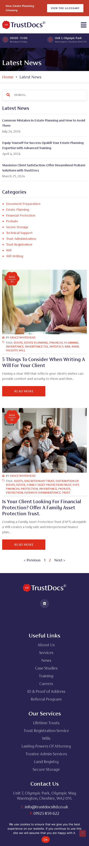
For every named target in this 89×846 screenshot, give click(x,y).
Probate (64, 488)
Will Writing (14, 256)
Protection (14, 492)
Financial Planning (63, 342)
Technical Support (19, 233)
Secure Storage (17, 227)
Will (8, 250)
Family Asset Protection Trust (49, 484)
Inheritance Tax (36, 346)
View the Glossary (65, 8)
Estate (18, 342)
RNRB (75, 346)
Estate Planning (36, 342)
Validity (11, 350)
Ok (46, 839)
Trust (66, 492)
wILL (22, 350)
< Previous (32, 560)
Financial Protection (22, 488)
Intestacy (56, 346)
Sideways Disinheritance (42, 492)
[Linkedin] (44, 603)
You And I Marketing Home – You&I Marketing (38, 618)
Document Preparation (23, 204)
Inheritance (15, 346)
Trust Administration (21, 238)
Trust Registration (19, 244)
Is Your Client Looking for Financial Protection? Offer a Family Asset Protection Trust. (41, 507)
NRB (67, 346)
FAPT (76, 484)
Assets (18, 481)
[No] (82, 833)
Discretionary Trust (39, 481)
